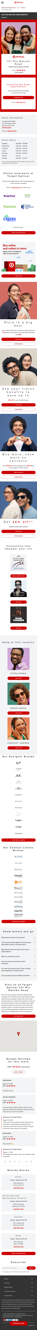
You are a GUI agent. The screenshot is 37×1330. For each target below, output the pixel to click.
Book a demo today (18, 576)
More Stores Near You (19, 1253)
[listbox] (18, 1120)
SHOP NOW (18, 678)
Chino (18, 1177)
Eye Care (7, 1283)
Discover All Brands (18, 840)
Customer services (9, 1291)
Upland (18, 1217)
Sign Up (31, 1268)
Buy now (18, 602)
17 (26, 1162)
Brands (6, 1279)
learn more (18, 409)
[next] (32, 1162)
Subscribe (18, 1262)
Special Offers (8, 1287)
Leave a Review (18, 1072)
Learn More (4, 17)
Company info (8, 1295)
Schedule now (18, 1323)
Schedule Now (18, 97)
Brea (18, 1236)
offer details (18, 344)
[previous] (5, 1161)
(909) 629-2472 (17, 187)
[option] (18, 1138)
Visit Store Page (18, 1188)
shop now (18, 339)
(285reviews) (26, 1067)
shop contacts (18, 472)
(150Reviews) (19, 72)
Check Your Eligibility (18, 232)
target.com (31, 1325)
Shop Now (18, 276)
